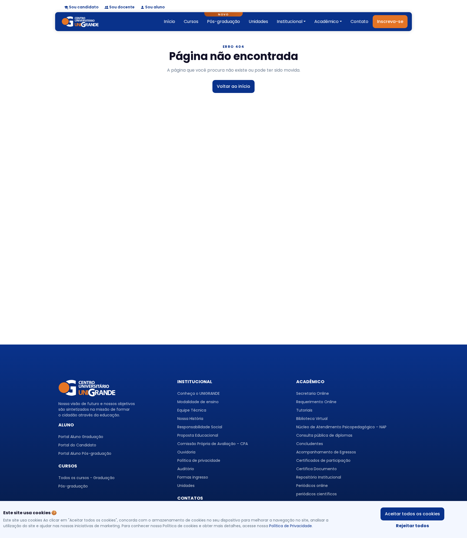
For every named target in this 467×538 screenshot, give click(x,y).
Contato (359, 21)
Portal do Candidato (77, 445)
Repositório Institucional (318, 477)
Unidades (258, 21)
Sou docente (122, 7)
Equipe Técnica (191, 410)
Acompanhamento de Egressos (326, 452)
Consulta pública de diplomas (324, 435)
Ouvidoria (186, 452)
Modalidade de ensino (198, 402)
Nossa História (190, 418)
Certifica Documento (316, 469)
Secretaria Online (312, 393)
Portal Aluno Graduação (80, 436)
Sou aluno (155, 7)
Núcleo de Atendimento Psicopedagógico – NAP (341, 427)
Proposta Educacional (197, 435)
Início (169, 21)
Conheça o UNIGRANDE (198, 393)
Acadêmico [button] (326, 21)
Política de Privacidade (290, 526)
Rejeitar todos (412, 526)
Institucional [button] (289, 21)
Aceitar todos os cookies (412, 514)
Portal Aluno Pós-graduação (84, 453)
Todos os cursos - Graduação (86, 477)
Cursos (191, 21)
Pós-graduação (223, 21)
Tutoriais (304, 410)
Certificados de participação (323, 460)
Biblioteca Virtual (312, 418)
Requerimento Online (316, 402)
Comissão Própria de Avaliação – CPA (212, 443)
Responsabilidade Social (199, 427)
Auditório (185, 469)
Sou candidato (84, 7)
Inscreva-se (390, 21)
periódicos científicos (316, 494)
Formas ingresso (192, 477)
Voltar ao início (233, 86)
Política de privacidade (198, 460)
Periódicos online (312, 485)
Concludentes (309, 443)
